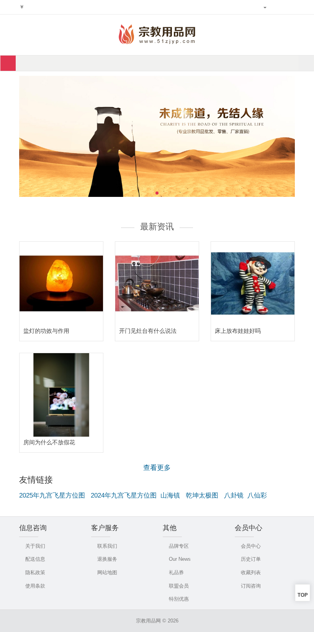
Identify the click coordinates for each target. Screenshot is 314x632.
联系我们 (107, 546)
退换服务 (107, 559)
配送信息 (35, 559)
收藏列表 (251, 572)
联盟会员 (179, 586)
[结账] (291, 7)
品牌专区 (179, 546)
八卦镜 (234, 495)
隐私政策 (35, 572)
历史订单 (251, 559)
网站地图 (107, 572)
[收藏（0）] (273, 7)
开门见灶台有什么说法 (148, 330)
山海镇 (170, 495)
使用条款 (35, 586)
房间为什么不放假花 (49, 442)
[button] (293, 137)
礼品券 (176, 572)
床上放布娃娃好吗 (238, 330)
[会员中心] (262, 7)
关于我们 (35, 546)
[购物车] (282, 7)
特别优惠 (179, 599)
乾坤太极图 (202, 495)
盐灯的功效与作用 (46, 330)
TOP (303, 595)
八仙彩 (257, 495)
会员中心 (251, 546)
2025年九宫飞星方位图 (52, 495)
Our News (180, 559)
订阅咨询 (251, 586)
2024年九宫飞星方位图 (124, 495)
